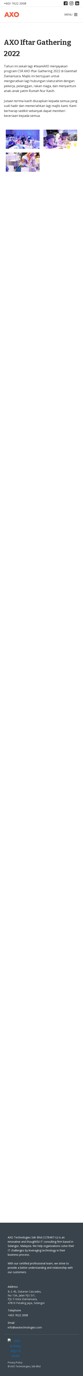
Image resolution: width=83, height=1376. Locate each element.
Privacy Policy (15, 1362)
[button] (68, 14)
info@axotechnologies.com (25, 1327)
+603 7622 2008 (15, 3)
